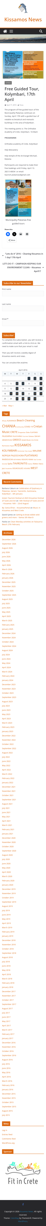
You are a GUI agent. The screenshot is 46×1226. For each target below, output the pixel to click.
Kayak (12, 446)
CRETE (14, 432)
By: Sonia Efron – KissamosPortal (16, 507)
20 (17, 393)
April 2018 (6, 974)
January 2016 (7, 1089)
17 (41, 388)
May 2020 (6, 868)
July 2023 (6, 706)
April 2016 (6, 1076)
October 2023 (8, 693)
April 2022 (6, 769)
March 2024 (7, 671)
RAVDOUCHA (7, 459)
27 (17, 398)
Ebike (28, 432)
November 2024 (9, 637)
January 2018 (7, 987)
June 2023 (6, 710)
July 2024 (6, 654)
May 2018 (6, 970)
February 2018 (8, 983)
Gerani (37, 436)
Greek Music (26, 440)
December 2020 (8, 838)
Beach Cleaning (26, 420)
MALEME (37, 450)
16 (35, 388)
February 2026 (8, 573)
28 (23, 398)
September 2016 (9, 1055)
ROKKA (30, 459)
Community (20, 427)
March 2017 (7, 1030)
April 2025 (6, 616)
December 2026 (8, 539)
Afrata (4, 421)
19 (11, 393)
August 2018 (7, 957)
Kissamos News (23, 19)
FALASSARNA (17, 436)
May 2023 (6, 714)
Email (5, 319)
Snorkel (4, 464)
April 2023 (6, 718)
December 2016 (8, 1042)
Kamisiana (5, 446)
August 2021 (7, 804)
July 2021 (6, 808)
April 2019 (6, 923)
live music (28, 451)
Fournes (25, 436)
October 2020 (8, 846)
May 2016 (6, 1072)
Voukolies (8, 468)
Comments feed (9, 1138)
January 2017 (7, 1038)
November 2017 (9, 995)
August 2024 (7, 650)
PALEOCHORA (17, 455)
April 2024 (6, 667)
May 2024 (6, 663)
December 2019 (8, 889)
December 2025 (8, 582)
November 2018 (9, 944)
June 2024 (6, 659)
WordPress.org (8, 1143)
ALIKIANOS (11, 420)
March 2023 (7, 723)
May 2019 (6, 919)
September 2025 (9, 595)
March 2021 (7, 825)
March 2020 (7, 876)
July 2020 (6, 859)
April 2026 (6, 565)
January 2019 (7, 936)
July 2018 (6, 961)
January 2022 (7, 782)
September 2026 (9, 544)
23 (35, 393)
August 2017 (7, 1008)
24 (41, 393)
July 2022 (6, 757)
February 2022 (8, 778)
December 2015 (8, 1094)
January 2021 (7, 833)
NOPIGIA (6, 455)
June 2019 (6, 914)
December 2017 (8, 991)
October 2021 (8, 795)
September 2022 (9, 748)
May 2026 (6, 561)
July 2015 (6, 1115)
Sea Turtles (37, 459)
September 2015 (9, 1106)
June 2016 (6, 1068)
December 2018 (8, 940)
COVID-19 (28, 426)
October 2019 (8, 897)
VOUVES (27, 468)
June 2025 (6, 607)
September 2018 (9, 953)
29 (29, 398)
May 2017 (6, 1021)
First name (6, 289)
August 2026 (7, 548)
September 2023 (9, 697)
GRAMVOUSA (7, 440)
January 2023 (7, 731)
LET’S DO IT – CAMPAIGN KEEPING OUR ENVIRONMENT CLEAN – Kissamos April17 (22, 267)
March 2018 (7, 978)
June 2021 (6, 812)
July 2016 (6, 1064)
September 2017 (9, 1004)
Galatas (31, 436)
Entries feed (7, 1134)
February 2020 (8, 880)
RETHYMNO (17, 459)
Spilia (10, 463)
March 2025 (7, 620)
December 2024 (8, 633)
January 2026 (7, 578)
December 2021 (8, 787)
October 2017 (8, 1000)
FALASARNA (7, 436)
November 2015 (9, 1098)
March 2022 (7, 774)
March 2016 (7, 1081)
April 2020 (6, 872)
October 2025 (8, 590)
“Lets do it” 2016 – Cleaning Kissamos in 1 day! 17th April (24, 255)
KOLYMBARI (9, 450)
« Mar (4, 405)
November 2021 (9, 791)
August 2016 (7, 1059)
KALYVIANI (34, 440)
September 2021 (9, 799)
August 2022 (7, 752)
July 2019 (6, 910)
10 (41, 383)
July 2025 (6, 603)
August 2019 (7, 906)
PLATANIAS (31, 455)
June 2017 (6, 1017)
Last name (6, 304)
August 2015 (7, 1111)
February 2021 (8, 829)
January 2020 (7, 885)
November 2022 (9, 740)
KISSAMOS (22, 445)
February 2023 (8, 727)
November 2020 (9, 842)
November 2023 (9, 688)
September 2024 (9, 646)
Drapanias (21, 432)
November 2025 (9, 586)
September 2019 (9, 902)
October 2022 (8, 744)
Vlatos (35, 463)
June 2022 (6, 761)
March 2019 (7, 927)
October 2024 (8, 642)
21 (23, 393)
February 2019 (8, 932)
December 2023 (8, 684)
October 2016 (8, 1051)
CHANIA (8, 426)
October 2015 (8, 1102)
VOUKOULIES (17, 468)
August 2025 (7, 599)
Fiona (21, 105)
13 (17, 388)
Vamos (30, 464)
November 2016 (9, 1047)
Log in (4, 1130)
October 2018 (8, 949)
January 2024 (7, 680)
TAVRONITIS (20, 463)
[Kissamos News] (5, 31)
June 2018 (6, 966)
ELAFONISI (34, 432)
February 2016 (8, 1085)
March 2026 (7, 569)
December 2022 (8, 735)
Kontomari (21, 451)
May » (10, 405)
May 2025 (6, 612)
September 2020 (9, 851)
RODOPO (25, 459)
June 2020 (6, 863)
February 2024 (8, 676)
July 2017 (6, 1013)
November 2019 (9, 893)
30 (35, 398)
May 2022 (6, 765)
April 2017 (6, 1025)
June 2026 (6, 556)
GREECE (17, 439)
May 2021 (6, 816)
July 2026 (6, 552)
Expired (8, 83)
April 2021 (6, 821)
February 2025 (8, 625)
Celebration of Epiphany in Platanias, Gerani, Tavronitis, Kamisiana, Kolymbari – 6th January (22, 491)
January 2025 (7, 629)
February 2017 (8, 1034)
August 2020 (7, 855)
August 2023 (7, 701)
